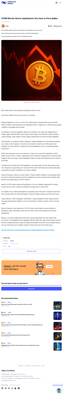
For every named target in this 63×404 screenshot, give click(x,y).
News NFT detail (31, 251)
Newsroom (58, 26)
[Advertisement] (31, 10)
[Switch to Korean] (56, 2)
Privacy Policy (4, 385)
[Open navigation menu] (60, 2)
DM (51, 26)
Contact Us (28, 365)
